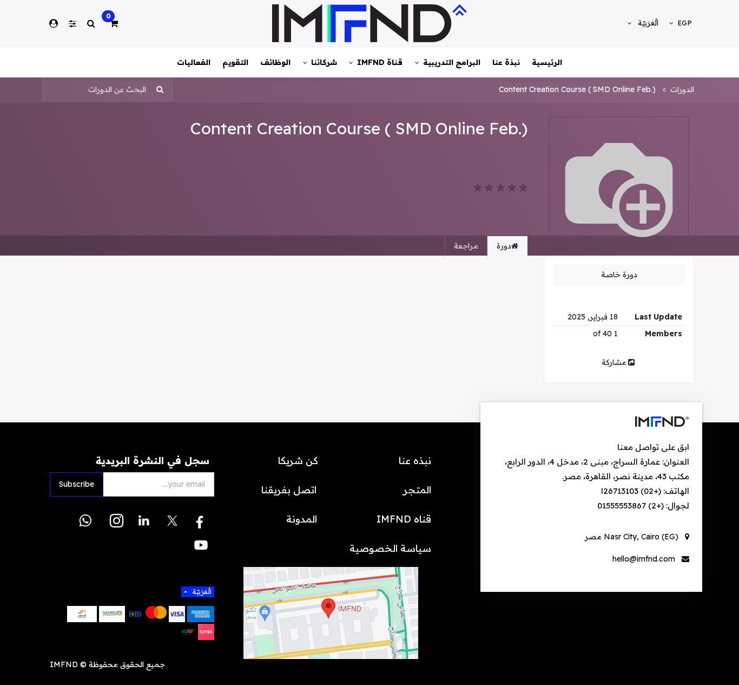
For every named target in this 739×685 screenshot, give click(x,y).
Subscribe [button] (76, 484)
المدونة (301, 519)
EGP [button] (683, 22)
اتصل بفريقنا (290, 490)
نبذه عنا (415, 460)
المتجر (417, 490)
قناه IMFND (404, 519)
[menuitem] (547, 62)
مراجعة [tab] (466, 246)
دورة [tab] (504, 246)
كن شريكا (299, 460)
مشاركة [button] (614, 362)
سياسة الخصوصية (390, 548)
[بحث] (163, 89)
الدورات (682, 89)
